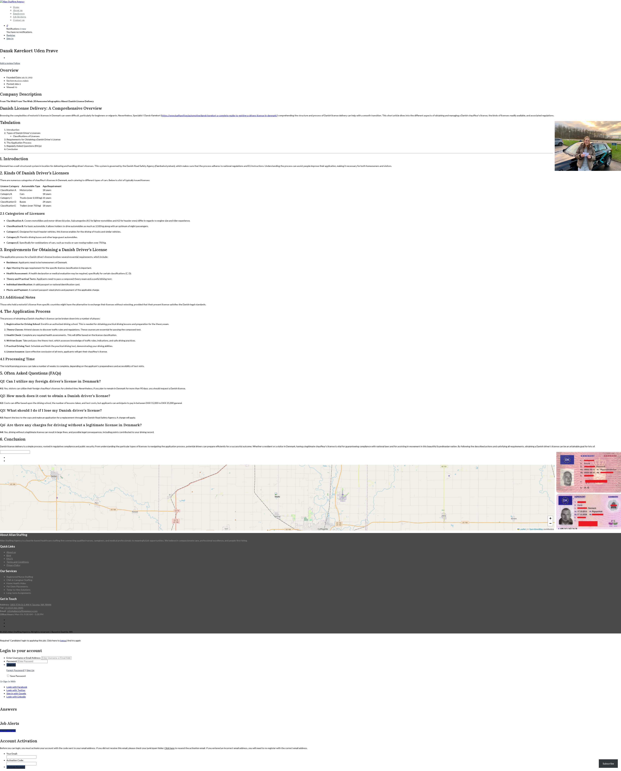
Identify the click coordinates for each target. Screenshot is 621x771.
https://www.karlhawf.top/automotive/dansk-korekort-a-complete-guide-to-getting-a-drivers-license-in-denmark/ (219, 115)
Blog (8, 555)
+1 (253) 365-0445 (14, 607)
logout (63, 640)
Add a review (7, 63)
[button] (277, 495)
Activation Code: (15, 760)
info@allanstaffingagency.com (22, 611)
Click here (169, 748)
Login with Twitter (15, 690)
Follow (17, 63)
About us (17, 10)
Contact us (19, 20)
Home (16, 7)
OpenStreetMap (536, 529)
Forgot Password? (15, 670)
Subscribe (608, 763)
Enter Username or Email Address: (23, 657)
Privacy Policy (13, 565)
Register (10, 35)
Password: (11, 661)
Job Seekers (19, 16)
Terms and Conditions (17, 561)
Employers (19, 13)
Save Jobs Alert (8, 730)
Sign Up (30, 670)
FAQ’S (9, 558)
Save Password (18, 676)
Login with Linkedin (16, 696)
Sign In (9, 38)
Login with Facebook (16, 687)
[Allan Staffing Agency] (12, 1)
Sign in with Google (16, 693)
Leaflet (522, 529)
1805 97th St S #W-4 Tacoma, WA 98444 (30, 604)
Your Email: (11, 753)
